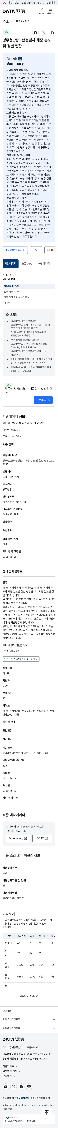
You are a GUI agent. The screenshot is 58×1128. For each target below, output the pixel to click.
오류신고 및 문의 (11, 436)
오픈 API (27, 263)
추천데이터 (44, 263)
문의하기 (8, 1076)
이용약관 (7, 1098)
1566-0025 (18, 1053)
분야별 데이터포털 (11, 1028)
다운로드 (41, 399)
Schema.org (16, 838)
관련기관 (7, 1010)
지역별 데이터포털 (11, 1019)
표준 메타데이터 (11, 291)
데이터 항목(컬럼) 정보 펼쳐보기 (19, 658)
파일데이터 (11, 264)
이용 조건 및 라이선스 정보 (16, 297)
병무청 (6, 489)
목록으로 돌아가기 (29, 996)
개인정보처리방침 (20, 1098)
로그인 (41, 13)
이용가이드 (9, 1066)
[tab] (11, 263)
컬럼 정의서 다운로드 (14, 651)
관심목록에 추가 (13, 250)
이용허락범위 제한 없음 (15, 898)
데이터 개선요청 (10, 429)
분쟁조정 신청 (10, 1071)
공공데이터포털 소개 (40, 1098)
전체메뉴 (50, 13)
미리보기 (8, 302)
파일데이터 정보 (11, 286)
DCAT (40, 838)
